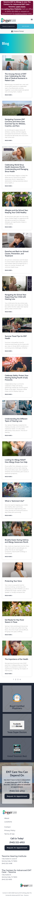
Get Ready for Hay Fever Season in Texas (14, 621)
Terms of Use (9, 834)
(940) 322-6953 (12, 11)
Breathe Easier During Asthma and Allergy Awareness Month (16, 541)
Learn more (20, 7)
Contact (7, 827)
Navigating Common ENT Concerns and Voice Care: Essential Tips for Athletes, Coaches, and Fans (15, 122)
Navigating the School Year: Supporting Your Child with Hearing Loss (15, 297)
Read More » (8, 95)
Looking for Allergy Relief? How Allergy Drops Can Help (16, 461)
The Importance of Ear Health (16, 659)
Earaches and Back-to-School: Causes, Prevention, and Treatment (17, 253)
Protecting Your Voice (13, 581)
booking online (21, 14)
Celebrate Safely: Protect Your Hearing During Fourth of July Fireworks (16, 377)
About (6, 818)
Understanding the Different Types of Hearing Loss (16, 420)
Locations (8, 822)
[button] (31, 19)
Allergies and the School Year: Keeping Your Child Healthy (16, 211)
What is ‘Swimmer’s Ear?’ (14, 501)
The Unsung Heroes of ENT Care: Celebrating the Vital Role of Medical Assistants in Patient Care (16, 77)
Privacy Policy (9, 830)
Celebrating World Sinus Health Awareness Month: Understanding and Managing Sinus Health (16, 168)
